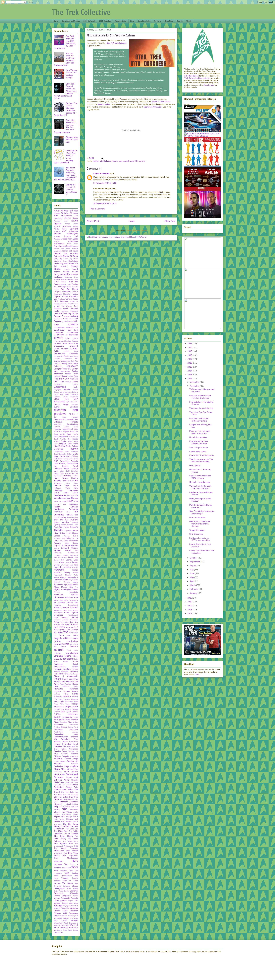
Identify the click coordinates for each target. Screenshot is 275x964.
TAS (63, 816)
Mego (56, 587)
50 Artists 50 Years (69, 213)
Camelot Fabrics (70, 294)
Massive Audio (71, 575)
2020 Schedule (90, 21)
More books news (197, 517)
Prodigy (74, 704)
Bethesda (58, 256)
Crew (64, 343)
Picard (57, 678)
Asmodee (57, 239)
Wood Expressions (71, 923)
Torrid (69, 868)
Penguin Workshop (61, 671)
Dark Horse (74, 356)
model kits (72, 602)
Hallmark (67, 476)
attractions (73, 241)
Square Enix (72, 787)
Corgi (76, 330)
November (195, 386)
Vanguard (66, 896)
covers (58, 338)
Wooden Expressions (61, 925)
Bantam (75, 246)
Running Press (60, 751)
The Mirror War (61, 831)
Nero (71, 622)
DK (69, 369)
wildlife (57, 916)
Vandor (57, 896)
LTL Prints (65, 565)
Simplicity (74, 780)
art (76, 236)
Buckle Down (73, 279)
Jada (66, 520)
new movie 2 (124, 161)
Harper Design (61, 478)
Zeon (65, 930)
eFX (61, 394)
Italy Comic (71, 517)
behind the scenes (66, 253)
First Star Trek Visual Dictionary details (198, 419)
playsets (57, 691)
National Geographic (70, 620)
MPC (70, 610)
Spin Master (66, 785)
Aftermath (67, 226)
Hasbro (74, 478)
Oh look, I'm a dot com (199, 482)
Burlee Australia (72, 287)
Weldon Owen (60, 911)
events (57, 407)
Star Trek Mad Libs (70, 794)
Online (68, 656)
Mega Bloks (73, 585)
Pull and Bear (59, 709)
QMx (63, 711)
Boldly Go (58, 274)
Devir (70, 363)
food (69, 434)
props (68, 706)
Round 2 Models (62, 744)
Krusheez (57, 538)
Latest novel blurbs (198, 451)
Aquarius (67, 236)
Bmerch (66, 269)
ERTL (76, 402)
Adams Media (71, 224)
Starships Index (144, 21)
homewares (60, 495)
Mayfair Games (62, 582)
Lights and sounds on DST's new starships (199, 539)
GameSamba (58, 451)
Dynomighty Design (66, 384)
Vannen (75, 896)
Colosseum (67, 321)
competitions (59, 328)
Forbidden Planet (65, 437)
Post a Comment (98, 209)
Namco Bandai (70, 617)
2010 (190, 602)
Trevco (75, 878)
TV (63, 883)
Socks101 (57, 785)
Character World (66, 304)
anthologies (72, 233)
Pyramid (68, 709)
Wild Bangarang (70, 913)
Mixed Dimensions (71, 600)
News (56, 21)
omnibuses (72, 653)
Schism (64, 754)
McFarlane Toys (60, 585)
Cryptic (74, 348)
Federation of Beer (70, 429)
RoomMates (73, 742)
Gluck (76, 459)
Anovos (57, 233)
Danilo (66, 356)
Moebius (57, 608)
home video (70, 493)
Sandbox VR (73, 751)
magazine (59, 569)
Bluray (74, 266)
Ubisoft (70, 883)
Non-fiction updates (198, 437)
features (57, 429)
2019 (190, 351)
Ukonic (75, 886)
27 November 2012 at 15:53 (104, 183)
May (192, 577)
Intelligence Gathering (66, 509)
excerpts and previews (66, 412)
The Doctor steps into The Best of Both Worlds (201, 460)
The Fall (65, 826)
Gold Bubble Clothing (63, 464)
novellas (57, 644)
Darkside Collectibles (63, 358)
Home (132, 221)
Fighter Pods (68, 432)
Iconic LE (57, 501)
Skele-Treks (59, 782)
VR (76, 906)
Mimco (57, 592)
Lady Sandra (64, 541)
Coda (65, 319)
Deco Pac (74, 361)
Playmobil (74, 689)
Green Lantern (71, 468)
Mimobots (74, 592)
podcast (57, 694)
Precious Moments (71, 699)
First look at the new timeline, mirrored (198, 442)
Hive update (194, 465)
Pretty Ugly (59, 701)
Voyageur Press (69, 906)
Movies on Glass (60, 610)
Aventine (58, 246)
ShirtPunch (58, 772)
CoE (71, 319)
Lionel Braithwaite (101, 173)
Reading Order (121, 21)
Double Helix (71, 374)
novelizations (72, 641)
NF (70, 633)
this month (72, 850)
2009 (190, 606)
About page (209, 85)
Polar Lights (71, 694)
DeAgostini (65, 361)
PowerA (75, 696)
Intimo (68, 512)
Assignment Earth (69, 239)
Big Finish (64, 259)
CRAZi (67, 338)
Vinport (70, 901)
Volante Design (60, 903)
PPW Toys (58, 699)
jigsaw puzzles (61, 522)
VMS (76, 901)
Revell (67, 720)
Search (179, 21)
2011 (189, 598)
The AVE (57, 824)
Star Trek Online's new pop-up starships (202, 512)
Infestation (73, 504)
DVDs (75, 381)
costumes (58, 332)
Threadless (58, 853)
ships (57, 769)
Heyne (75, 485)
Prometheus (59, 707)
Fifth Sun (58, 432)
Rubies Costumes (69, 749)
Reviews (157, 21)
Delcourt (57, 363)
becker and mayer (70, 251)
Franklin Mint (65, 439)
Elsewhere (74, 397)
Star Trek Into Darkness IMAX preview (200, 477)
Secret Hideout (59, 761)
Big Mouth (74, 259)
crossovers (59, 346)
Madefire (75, 567)
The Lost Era (71, 829)
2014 (190, 371)
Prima (56, 704)
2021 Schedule (105, 21)
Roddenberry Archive (66, 732)
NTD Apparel (60, 647)
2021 (190, 343)
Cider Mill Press (60, 314)
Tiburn (65, 853)
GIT (55, 459)
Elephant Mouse (61, 397)
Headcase (65, 481)
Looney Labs (72, 560)
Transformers (66, 876)
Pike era (57, 682)
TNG (74, 861)
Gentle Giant (64, 456)
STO (64, 809)
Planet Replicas (65, 684)
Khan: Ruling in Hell (62, 533)
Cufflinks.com (59, 354)
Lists (132, 21)
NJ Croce (59, 635)
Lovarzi (68, 562)
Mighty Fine (59, 589)
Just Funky (64, 527)
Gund (62, 473)
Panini (75, 662)
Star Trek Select (61, 797)
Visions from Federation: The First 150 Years (200, 487)
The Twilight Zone (70, 841)
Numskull (74, 647)
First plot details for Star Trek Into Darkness (200, 396)
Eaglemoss (60, 386)
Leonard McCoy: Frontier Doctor (66, 549)
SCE (56, 754)
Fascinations (72, 424)
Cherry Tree (72, 306)
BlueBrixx (64, 266)
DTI (62, 381)
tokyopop (58, 864)
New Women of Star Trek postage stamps (71, 73)
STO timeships (196, 534)
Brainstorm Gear (71, 277)
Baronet (75, 249)
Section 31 (72, 761)
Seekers (57, 763)
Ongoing (58, 656)
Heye (67, 485)
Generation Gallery (65, 454)
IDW (70, 501)
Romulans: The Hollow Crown (66, 740)
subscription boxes (70, 814)
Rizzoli (64, 727)
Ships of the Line (69, 769)
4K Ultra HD (66, 211)
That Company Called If (69, 821)
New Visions (59, 630)
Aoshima (57, 236)
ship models (71, 766)
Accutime (57, 221)
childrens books (61, 309)
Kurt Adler (66, 538)
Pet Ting (66, 674)
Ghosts (75, 456)
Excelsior (74, 407)
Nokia (68, 635)
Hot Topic (70, 495)
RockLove (73, 730)
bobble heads (70, 272)
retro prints (59, 719)
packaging (68, 658)
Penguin (75, 666)
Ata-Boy (57, 241)
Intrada (69, 515)
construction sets (62, 330)
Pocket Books (71, 691)
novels (65, 644)
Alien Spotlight (70, 229)
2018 (190, 355)
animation (73, 231)
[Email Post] (102, 158)
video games (60, 900)
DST (56, 381)
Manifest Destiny (62, 573)
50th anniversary (63, 215)
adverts (57, 226)
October (194, 558)
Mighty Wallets (71, 590)
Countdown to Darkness (66, 335)
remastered (67, 717)
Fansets (74, 422)
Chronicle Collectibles (69, 311)
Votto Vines (73, 903)
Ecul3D (75, 389)
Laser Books (71, 543)
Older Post (169, 221)
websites (74, 908)
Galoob (75, 446)
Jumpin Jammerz (67, 525)
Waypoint (65, 908)
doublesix (57, 376)
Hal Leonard (69, 473)
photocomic (72, 676)
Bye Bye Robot (69, 289)
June (192, 573)
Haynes (57, 480)
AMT (64, 231)
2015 (190, 367)
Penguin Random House (66, 669)
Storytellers (74, 809)
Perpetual (74, 671)
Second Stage (71, 759)
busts (56, 289)
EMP (76, 399)
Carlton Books (72, 299)
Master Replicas (60, 577)
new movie (59, 627)
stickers (57, 809)
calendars (66, 291)
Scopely (65, 756)
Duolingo (68, 382)
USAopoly (73, 893)
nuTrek (142, 161)
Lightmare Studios (61, 555)
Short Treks (59, 774)
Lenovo (56, 548)
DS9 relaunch (71, 379)
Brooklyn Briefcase (60, 279)
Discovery (72, 366)
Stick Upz (74, 806)
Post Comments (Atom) (137, 230)
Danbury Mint (58, 356)
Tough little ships (196, 530)
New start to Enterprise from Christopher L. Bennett (199, 523)
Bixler (65, 261)
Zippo (70, 930)
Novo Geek (74, 644)
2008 (190, 609)
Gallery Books (64, 446)
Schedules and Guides (71, 21)
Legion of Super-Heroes (66, 545)
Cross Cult (73, 343)
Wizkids (74, 920)
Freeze (75, 439)
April (192, 581)
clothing (73, 316)
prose (75, 706)
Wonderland (58, 923)
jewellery (74, 520)
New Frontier (71, 624)
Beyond (66, 256)
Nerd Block (64, 622)
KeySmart (68, 530)
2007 (190, 613)
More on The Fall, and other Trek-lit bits (199, 432)
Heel (71, 481)
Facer (64, 417)
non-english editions (66, 636)
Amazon (57, 231)
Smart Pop (69, 782)
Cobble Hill (58, 319)
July (192, 569)
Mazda (75, 582)
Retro (76, 717)
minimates (58, 595)
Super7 (57, 817)
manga (75, 570)
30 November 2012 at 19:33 (104, 203)
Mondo (65, 607)
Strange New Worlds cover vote (72, 139)
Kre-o (75, 536)
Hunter (63, 498)
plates (76, 686)
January (194, 593)
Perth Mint (58, 674)
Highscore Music (62, 488)
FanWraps (57, 424)
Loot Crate (59, 562)
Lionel (70, 557)
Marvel (75, 572)
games (74, 448)
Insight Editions (66, 507)
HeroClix (57, 485)
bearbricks (57, 251)
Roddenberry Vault (66, 734)
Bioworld (57, 261)
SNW (76, 782)
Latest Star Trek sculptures (201, 455)
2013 (190, 374)
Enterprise (59, 401)
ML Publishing (59, 602)
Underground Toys (62, 889)
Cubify (56, 351)
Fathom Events (71, 427)
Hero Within (72, 483)
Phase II (59, 676)
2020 (190, 347)
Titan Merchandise (66, 858)
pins (63, 681)
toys (67, 873)
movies (74, 607)
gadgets (62, 444)
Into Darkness (105, 161)
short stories (71, 772)
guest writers (59, 471)
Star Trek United (65, 799)
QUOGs (57, 714)
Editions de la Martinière (63, 392)
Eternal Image (61, 405)
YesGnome (58, 930)
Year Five (63, 927)
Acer (66, 221)
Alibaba (56, 229)
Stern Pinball (64, 807)
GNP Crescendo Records (66, 461)
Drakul (70, 376)
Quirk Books (72, 712)
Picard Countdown (70, 679)
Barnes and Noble (62, 249)
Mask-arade (58, 575)
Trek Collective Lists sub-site (197, 78)
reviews (74, 719)
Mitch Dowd (58, 600)
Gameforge (58, 449)
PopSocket (58, 696)
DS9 (61, 378)
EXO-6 (71, 414)
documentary (65, 371)
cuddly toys (71, 351)
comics (73, 324)
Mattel (65, 580)
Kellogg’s (74, 527)
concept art (72, 327)
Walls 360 (57, 908)
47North (57, 211)
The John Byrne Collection (201, 408)
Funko (63, 441)
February (194, 589)
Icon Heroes (72, 498)
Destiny (64, 363)
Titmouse (58, 861)
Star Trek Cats (67, 792)
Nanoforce (57, 620)
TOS (74, 867)
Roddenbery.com (61, 737)
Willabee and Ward (70, 918)
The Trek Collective (81, 12)
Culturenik (73, 354)
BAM (64, 246)
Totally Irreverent (60, 870)
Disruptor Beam (60, 369)
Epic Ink (69, 402)
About (188, 21)
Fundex (56, 441)
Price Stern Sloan (71, 701)
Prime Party (64, 704)
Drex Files (169, 21)
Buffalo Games (60, 282)
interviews (58, 512)
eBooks (67, 389)
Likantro (64, 557)
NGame (75, 632)
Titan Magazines (70, 856)
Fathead (57, 427)
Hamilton (75, 476)
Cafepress (57, 292)
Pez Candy (74, 674)
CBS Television (61, 301)
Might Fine (73, 587)
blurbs (96, 161)
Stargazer (58, 804)
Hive (76, 488)
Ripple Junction (60, 722)
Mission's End (71, 597)
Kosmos (67, 536)
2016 (190, 363)
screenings (74, 756)
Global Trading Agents (65, 459)
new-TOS (134, 161)
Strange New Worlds (63, 812)
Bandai (69, 246)
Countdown (72, 332)
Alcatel (75, 226)
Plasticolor (66, 686)
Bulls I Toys (67, 284)
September (195, 561)
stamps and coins (63, 789)
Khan (75, 530)
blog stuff (63, 263)
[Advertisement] (131, 149)
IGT (64, 504)
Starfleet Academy (69, 802)
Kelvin (115, 161)
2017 (190, 359)
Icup (64, 502)
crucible (64, 349)
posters (67, 696)
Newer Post (93, 221)
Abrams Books (71, 218)
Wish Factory (60, 920)
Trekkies (64, 878)
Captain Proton (61, 297)
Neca (56, 622)
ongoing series (104, 104)
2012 (190, 378)
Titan (70, 853)
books (66, 274)
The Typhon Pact (63, 843)
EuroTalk (75, 404)
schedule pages (191, 76)
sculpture (58, 759)
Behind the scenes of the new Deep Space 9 (71, 189)
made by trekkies (62, 567)
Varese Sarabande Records (66, 898)
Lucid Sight (74, 565)
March (193, 585)
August (193, 566)
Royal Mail (71, 746)
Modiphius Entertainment (66, 605)
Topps (64, 868)
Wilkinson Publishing (67, 916)
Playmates (58, 689)
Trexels (57, 881)
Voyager (58, 905)
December (195, 382)
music (67, 612)
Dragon (64, 376)
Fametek (70, 420)
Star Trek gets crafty (198, 447)
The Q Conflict (70, 833)
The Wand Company (66, 848)
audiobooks (59, 244)
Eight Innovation (71, 394)
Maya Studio (73, 580)
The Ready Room (63, 836)
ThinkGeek (59, 850)
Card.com (61, 299)
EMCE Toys (61, 399)
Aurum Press (72, 244)
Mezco (64, 587)
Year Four (73, 927)
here (197, 674)
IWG (61, 520)
